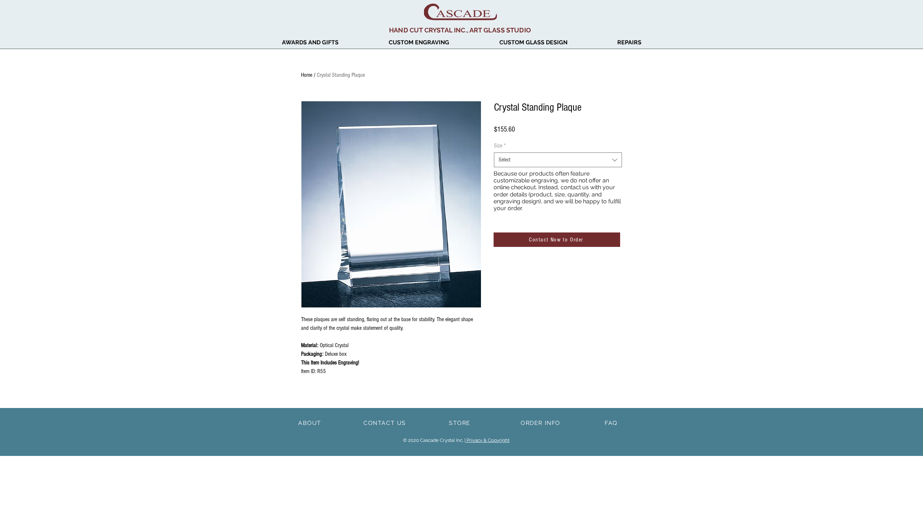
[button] (310, 42)
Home (306, 75)
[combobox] (558, 159)
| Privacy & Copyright (486, 440)
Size (500, 145)
